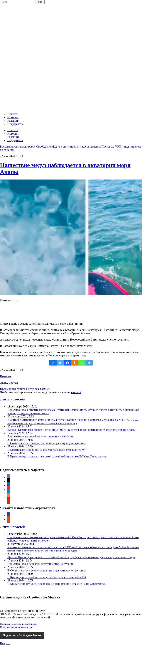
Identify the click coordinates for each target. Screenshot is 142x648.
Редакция (13, 120)
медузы (13, 382)
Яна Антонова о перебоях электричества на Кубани (40, 436)
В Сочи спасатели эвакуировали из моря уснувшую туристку (46, 443)
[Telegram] (89, 363)
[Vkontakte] (53, 363)
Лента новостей (12, 399)
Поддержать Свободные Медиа (22, 635)
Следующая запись (38, 388)
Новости (12, 114)
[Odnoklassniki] (74, 363)
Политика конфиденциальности (16, 627)
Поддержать (15, 124)
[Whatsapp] (81, 363)
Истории (12, 117)
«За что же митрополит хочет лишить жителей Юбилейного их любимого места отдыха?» (73, 421)
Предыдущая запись (12, 388)
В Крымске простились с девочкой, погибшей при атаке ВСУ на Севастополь (56, 456)
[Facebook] (67, 363)
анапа (3, 382)
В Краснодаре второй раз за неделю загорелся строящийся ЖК (46, 449)
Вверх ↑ (5, 643)
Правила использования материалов (18, 623)
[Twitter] (60, 363)
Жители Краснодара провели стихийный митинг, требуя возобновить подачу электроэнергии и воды (71, 429)
